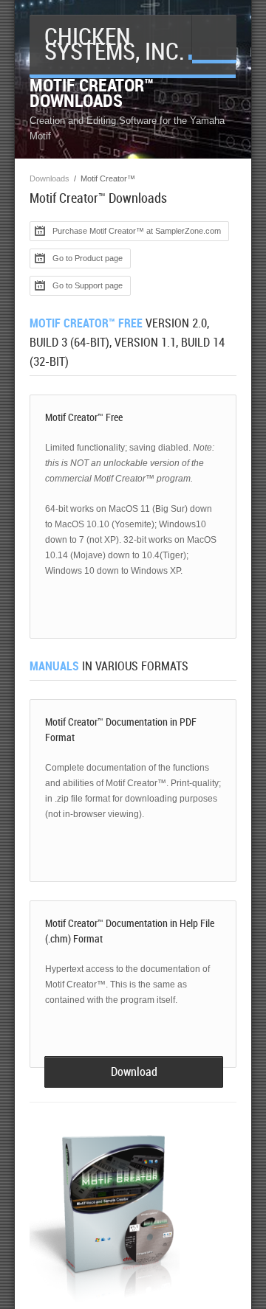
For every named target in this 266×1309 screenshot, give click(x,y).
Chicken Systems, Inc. (114, 44)
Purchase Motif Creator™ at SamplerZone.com (136, 230)
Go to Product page (87, 258)
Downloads (49, 178)
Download (134, 1072)
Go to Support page (87, 285)
